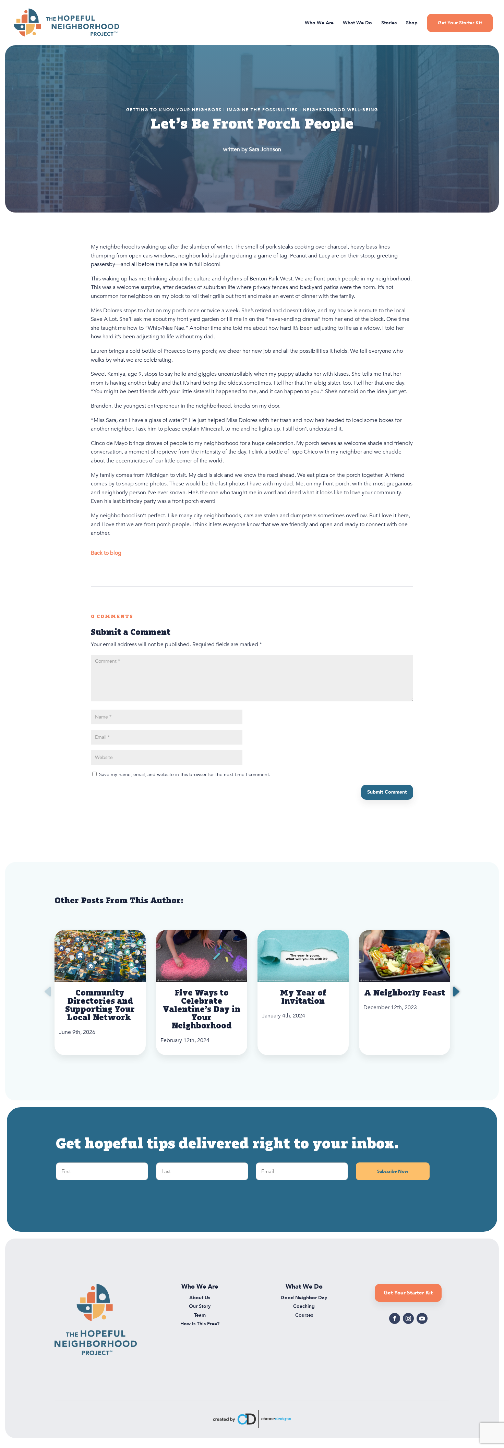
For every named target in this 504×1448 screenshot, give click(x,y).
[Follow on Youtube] (422, 1318)
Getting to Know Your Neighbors (174, 109)
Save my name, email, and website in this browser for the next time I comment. (185, 774)
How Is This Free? (199, 1323)
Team (200, 1315)
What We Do (357, 23)
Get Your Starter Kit (460, 23)
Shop (412, 23)
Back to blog (106, 553)
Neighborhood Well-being (340, 109)
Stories (389, 23)
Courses (304, 1315)
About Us (199, 1297)
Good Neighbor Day (304, 1297)
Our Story (200, 1306)
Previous (49, 992)
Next (454, 992)
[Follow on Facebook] (394, 1318)
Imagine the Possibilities (262, 109)
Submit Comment (387, 792)
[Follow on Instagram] (408, 1318)
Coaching (304, 1306)
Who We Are (319, 23)
